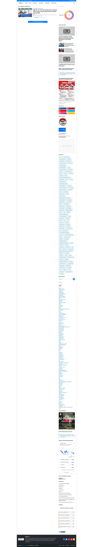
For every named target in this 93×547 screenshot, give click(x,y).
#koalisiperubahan (62, 167)
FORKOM (68, 212)
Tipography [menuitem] (47, 3)
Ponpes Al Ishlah (70, 249)
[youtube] (63, 111)
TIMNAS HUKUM (62, 267)
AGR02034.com (61, 485)
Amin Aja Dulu (65, 191)
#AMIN (72, 434)
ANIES (67, 193)
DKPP (60, 212)
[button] (74, 3)
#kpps (74, 72)
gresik (69, 216)
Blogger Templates (25, 545)
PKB (72, 247)
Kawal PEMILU (61, 228)
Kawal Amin (68, 226)
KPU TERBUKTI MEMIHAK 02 (64, 232)
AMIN (60, 191)
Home (19, 0)
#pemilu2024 (71, 173)
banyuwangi (69, 202)
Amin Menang (61, 193)
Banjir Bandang (62, 202)
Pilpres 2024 (61, 247)
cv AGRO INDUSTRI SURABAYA (64, 483)
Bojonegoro (69, 206)
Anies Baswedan (62, 195)
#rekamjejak (62, 435)
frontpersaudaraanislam (63, 214)
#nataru (65, 173)
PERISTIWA (61, 245)
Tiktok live (71, 261)
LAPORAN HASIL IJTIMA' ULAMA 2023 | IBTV (67, 65)
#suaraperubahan (62, 181)
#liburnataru (70, 169)
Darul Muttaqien (68, 208)
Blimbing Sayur (62, 206)
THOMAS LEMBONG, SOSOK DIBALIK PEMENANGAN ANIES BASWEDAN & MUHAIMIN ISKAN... (66, 38)
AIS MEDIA (60, 488)
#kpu (69, 167)
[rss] (74, 1)
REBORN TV (61, 253)
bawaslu (60, 204)
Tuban (70, 269)
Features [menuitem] (35, 3)
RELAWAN (67, 253)
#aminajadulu (68, 434)
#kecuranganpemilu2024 (67, 73)
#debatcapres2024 (62, 163)
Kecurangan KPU (69, 228)
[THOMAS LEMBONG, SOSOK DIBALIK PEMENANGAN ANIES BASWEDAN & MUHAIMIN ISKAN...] (67, 31)
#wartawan (70, 189)
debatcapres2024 (69, 210)
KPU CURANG (65, 230)
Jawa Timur (61, 222)
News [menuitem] (30, 3)
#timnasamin (71, 187)
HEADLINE (67, 218)
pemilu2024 (66, 238)
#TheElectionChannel (63, 187)
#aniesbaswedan (62, 159)
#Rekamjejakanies (67, 435)
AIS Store (60, 491)
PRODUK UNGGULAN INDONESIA (64, 493)
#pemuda (61, 175)
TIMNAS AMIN (68, 265)
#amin (60, 287)
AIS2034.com (61, 486)
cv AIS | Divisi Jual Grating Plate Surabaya (66, 502)
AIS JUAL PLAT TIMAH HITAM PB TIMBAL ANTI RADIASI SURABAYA (66, 500)
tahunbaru (66, 259)
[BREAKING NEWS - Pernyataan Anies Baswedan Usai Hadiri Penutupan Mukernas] (61, 50)
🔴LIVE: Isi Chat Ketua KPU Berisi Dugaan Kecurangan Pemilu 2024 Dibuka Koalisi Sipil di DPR (45, 11)
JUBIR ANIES (61, 224)
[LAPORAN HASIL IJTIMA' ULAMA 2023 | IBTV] (67, 58)
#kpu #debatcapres (62, 169)
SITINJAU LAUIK (71, 257)
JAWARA (66, 222)
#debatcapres (68, 161)
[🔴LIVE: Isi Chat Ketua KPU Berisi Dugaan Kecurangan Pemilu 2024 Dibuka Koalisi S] (25, 12)
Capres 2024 (61, 208)
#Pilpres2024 (61, 179)
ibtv (68, 220)
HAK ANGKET (61, 218)
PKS (60, 249)
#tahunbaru (69, 185)
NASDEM (61, 238)
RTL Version (30, 0)
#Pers (66, 175)
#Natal (60, 173)
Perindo (60, 372)
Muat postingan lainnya (38, 21)
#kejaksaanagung (62, 165)
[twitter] (71, 1)
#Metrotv (61, 171)
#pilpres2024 (68, 72)
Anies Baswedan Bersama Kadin (64, 326)
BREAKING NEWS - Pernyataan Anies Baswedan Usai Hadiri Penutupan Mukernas (69, 50)
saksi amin (61, 255)
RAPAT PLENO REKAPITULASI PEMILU (65, 251)
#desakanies (70, 163)
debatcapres (61, 210)
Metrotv (60, 236)
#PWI (67, 179)
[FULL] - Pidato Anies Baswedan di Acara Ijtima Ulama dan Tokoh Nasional (69, 45)
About (22, 0)
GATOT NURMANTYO (63, 216)
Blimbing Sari (66, 204)
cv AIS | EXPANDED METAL (63, 496)
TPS (60, 269)
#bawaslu (69, 159)
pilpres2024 (68, 247)
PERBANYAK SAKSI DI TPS (63, 371)
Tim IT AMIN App (70, 263)
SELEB (70, 255)
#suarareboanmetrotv (63, 183)
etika (64, 212)
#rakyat (71, 179)
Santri (66, 255)
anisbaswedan (61, 329)
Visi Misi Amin (61, 271)
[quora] (71, 108)
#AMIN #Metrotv (61, 288)
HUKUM (60, 220)
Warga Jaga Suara (69, 271)
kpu (60, 230)
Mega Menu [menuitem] (41, 3)
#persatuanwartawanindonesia (64, 177)
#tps (72, 72)
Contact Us (25, 0)
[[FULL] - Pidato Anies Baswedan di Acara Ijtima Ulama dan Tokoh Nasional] (61, 45)
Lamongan (61, 234)
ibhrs (65, 220)
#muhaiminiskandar (68, 171)
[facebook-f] (63, 108)
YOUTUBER (61, 273)
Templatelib (37, 545)
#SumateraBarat (62, 185)
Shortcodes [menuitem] (53, 3)
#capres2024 (61, 161)
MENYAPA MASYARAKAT (69, 234)
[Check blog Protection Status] (62, 532)
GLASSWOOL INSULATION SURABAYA (65, 494)
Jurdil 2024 (68, 224)
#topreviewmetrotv (62, 189)
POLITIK (64, 249)
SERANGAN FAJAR (62, 257)
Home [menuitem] (26, 3)
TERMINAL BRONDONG (63, 261)
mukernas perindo (67, 236)
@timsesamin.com (63, 72)
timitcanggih (61, 265)
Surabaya (61, 259)
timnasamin (69, 267)
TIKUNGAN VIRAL (62, 263)
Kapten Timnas (62, 226)
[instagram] (63, 113)
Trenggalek (65, 269)
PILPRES (66, 245)
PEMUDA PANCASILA (62, 370)
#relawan (61, 73)
